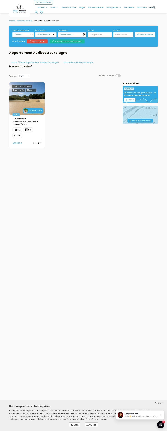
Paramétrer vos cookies (96, 419)
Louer (53, 7)
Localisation (63, 30)
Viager (82, 7)
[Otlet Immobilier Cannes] (19, 8)
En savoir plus (78, 419)
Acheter (41, 7)
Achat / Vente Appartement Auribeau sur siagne (35, 62)
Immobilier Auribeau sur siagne (78, 62)
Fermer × (159, 403)
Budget (91, 30)
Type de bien (40, 30)
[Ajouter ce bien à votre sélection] (28, 91)
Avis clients (129, 7)
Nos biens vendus (96, 7)
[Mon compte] (36, 12)
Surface (116, 30)
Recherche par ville (24, 21)
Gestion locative (69, 7)
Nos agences (112, 7)
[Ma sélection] (41, 12)
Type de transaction (20, 30)
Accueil (12, 21)
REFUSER (75, 424)
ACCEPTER (91, 424)
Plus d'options (18, 41)
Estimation (142, 7)
